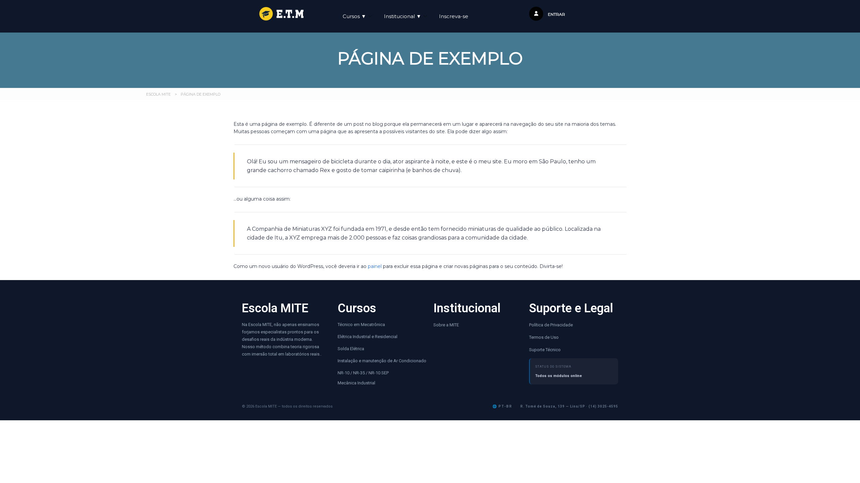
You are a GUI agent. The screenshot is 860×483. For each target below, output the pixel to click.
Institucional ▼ (402, 16)
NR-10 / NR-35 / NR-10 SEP (364, 372)
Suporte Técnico (545, 349)
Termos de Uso (544, 337)
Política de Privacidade (551, 324)
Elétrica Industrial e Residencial (367, 336)
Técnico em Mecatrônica (361, 324)
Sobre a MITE (446, 324)
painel (375, 266)
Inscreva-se (453, 16)
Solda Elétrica (351, 348)
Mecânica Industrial (356, 382)
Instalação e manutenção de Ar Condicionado (382, 360)
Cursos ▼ (354, 16)
